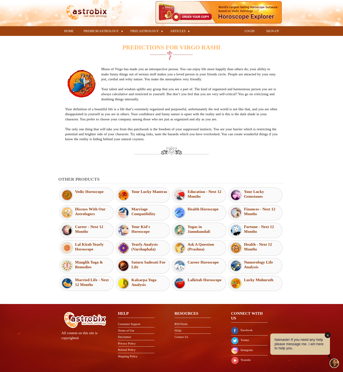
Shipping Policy (128, 356)
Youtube (246, 359)
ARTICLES (178, 31)
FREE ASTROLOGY (144, 31)
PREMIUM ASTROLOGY (101, 31)
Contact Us (181, 336)
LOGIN (250, 31)
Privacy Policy (127, 343)
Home (69, 31)
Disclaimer (124, 336)
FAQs (177, 330)
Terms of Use (126, 330)
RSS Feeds (181, 324)
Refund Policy (127, 349)
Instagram (247, 350)
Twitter (245, 340)
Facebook (247, 330)
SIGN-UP (272, 31)
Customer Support (129, 324)
